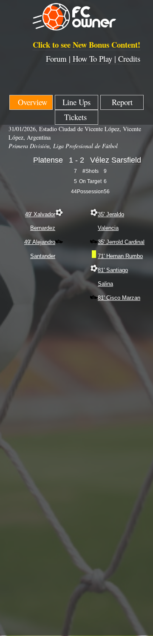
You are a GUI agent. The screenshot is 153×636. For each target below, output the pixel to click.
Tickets (76, 117)
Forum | (59, 58)
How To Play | (95, 58)
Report (122, 102)
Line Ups (76, 102)
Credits (129, 58)
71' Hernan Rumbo (120, 256)
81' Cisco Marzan (119, 298)
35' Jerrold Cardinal (121, 242)
